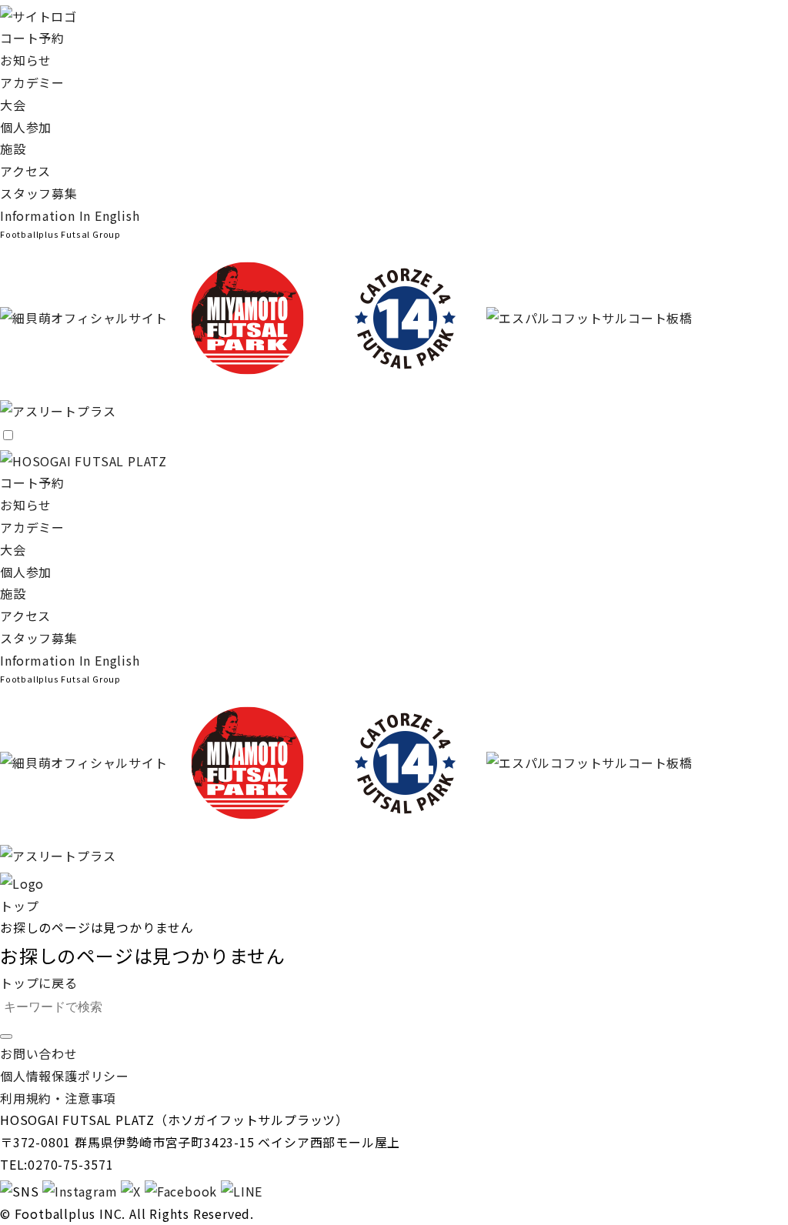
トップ (19, 905)
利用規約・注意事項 (58, 1098)
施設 (13, 148)
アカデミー (32, 82)
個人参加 (26, 127)
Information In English (70, 215)
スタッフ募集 (39, 193)
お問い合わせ (39, 1053)
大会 (13, 104)
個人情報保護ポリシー (64, 1075)
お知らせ (26, 60)
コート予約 (32, 37)
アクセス (25, 171)
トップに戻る (39, 982)
